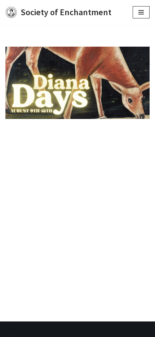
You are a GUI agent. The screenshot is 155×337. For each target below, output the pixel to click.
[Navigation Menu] (141, 12)
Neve (11, 329)
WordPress (64, 329)
